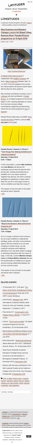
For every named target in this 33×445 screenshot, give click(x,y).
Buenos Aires (17, 378)
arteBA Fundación (20, 79)
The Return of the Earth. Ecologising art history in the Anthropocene (17, 290)
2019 (4, 378)
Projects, (8, 9)
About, (15, 9)
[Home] (16, 6)
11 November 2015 (20, 362)
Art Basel (9, 378)
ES (31, 2)
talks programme (14, 385)
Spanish (4, 112)
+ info (2, 194)
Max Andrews (14, 383)
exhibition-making (12, 381)
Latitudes (4, 96)
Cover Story (5, 427)
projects (29, 23)
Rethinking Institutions (23, 340)
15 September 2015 (18, 374)
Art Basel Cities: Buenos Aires (11, 76)
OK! (29, 436)
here (26, 109)
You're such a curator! (16, 321)
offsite (21, 383)
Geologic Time (18, 300)
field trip (21, 381)
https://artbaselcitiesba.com (16, 71)
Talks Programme (12, 81)
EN (29, 2)
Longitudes (16, 11)
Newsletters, (23, 9)
